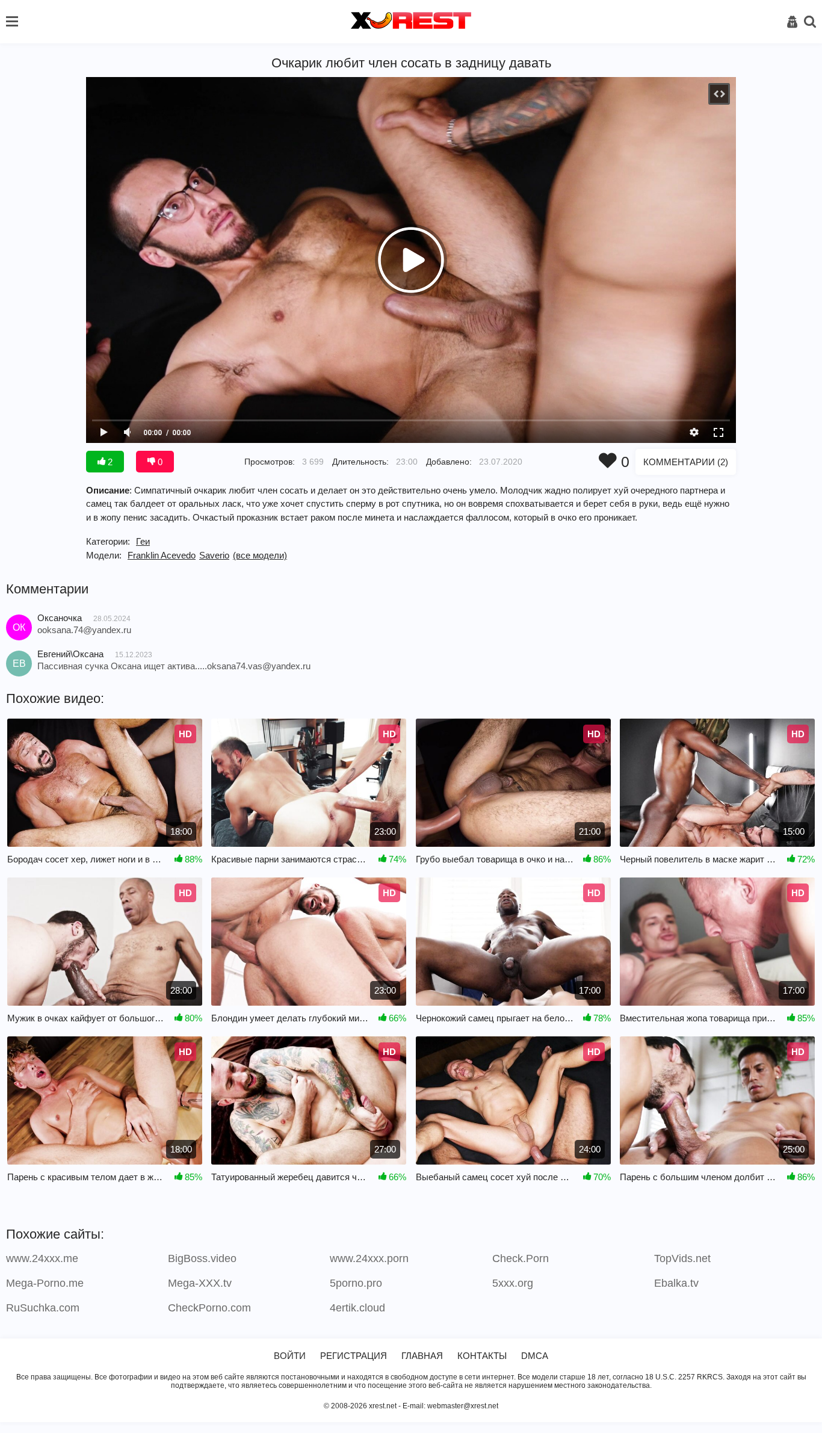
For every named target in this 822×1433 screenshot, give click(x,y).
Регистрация (353, 1356)
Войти (290, 1356)
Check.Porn (520, 1258)
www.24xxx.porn (369, 1258)
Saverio (214, 555)
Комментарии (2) (685, 462)
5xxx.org (512, 1283)
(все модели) (260, 555)
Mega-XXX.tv (200, 1283)
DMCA (534, 1356)
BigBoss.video (202, 1258)
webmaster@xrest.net (462, 1406)
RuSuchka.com (42, 1308)
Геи (143, 541)
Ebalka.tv (676, 1283)
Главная (422, 1356)
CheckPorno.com (209, 1308)
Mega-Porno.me (45, 1283)
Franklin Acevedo (162, 555)
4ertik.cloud (357, 1308)
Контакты (482, 1356)
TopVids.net (682, 1258)
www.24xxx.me (42, 1258)
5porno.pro (356, 1283)
